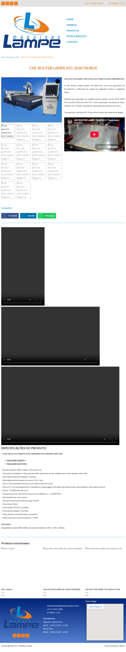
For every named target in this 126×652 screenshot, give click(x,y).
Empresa (72, 25)
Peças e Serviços (76, 36)
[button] (57, 81)
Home (70, 19)
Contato (72, 42)
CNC (17, 57)
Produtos (73, 30)
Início (3, 57)
